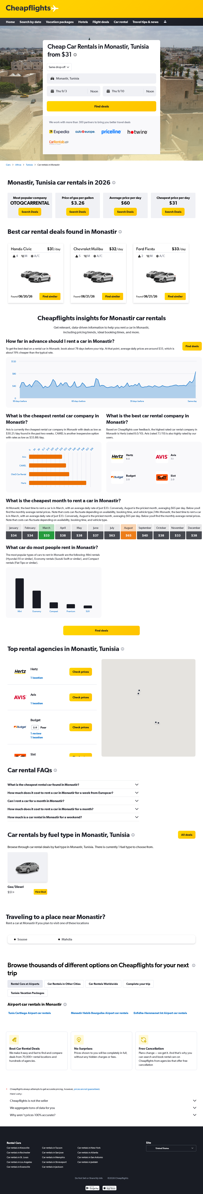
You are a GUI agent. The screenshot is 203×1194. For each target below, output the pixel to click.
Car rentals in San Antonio (90, 1157)
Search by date (30, 22)
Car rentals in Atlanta (88, 1152)
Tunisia (29, 164)
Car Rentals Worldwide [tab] (103, 983)
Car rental (121, 22)
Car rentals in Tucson (52, 1147)
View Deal (40, 891)
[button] (75, 55)
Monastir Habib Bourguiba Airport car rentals (99, 1013)
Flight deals (101, 22)
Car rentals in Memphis (53, 1157)
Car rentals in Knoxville (18, 1147)
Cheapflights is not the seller (29, 1101)
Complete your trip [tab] (138, 983)
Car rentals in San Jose (52, 1152)
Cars (8, 164)
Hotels (83, 22)
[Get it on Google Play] (92, 1188)
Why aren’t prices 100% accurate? (33, 1115)
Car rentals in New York (89, 1147)
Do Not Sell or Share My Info (89, 1178)
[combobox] (59, 67)
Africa (18, 164)
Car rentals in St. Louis (17, 1157)
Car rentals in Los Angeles (19, 1162)
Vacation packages (60, 22)
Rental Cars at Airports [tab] (25, 983)
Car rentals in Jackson (52, 1166)
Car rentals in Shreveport (54, 1162)
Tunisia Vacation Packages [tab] (27, 993)
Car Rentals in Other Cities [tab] (64, 983)
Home (10, 22)
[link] (29, 212)
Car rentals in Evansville (18, 1166)
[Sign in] (165, 22)
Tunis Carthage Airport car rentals (29, 1013)
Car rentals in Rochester (18, 1152)
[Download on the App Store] (110, 1188)
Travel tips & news (145, 22)
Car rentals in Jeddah (88, 1162)
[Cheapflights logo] (28, 9)
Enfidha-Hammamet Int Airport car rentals (160, 1013)
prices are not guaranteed (86, 1089)
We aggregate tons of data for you (32, 1108)
